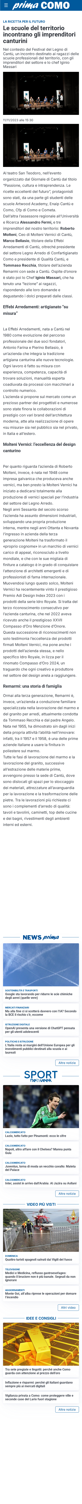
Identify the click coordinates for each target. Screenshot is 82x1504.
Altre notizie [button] (67, 1063)
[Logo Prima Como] (41, 5)
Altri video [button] (68, 1307)
